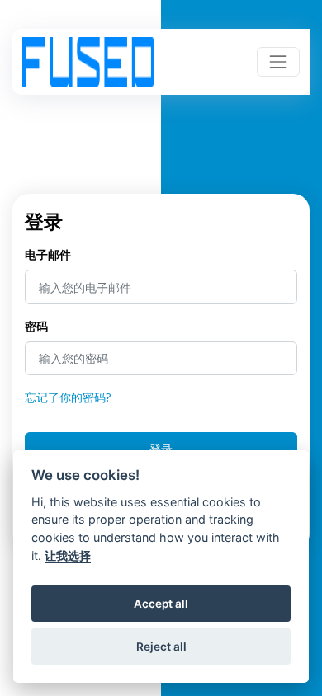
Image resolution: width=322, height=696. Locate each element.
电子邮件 (48, 254)
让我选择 (68, 555)
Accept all (161, 603)
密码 (36, 326)
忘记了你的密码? (68, 397)
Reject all (161, 646)
